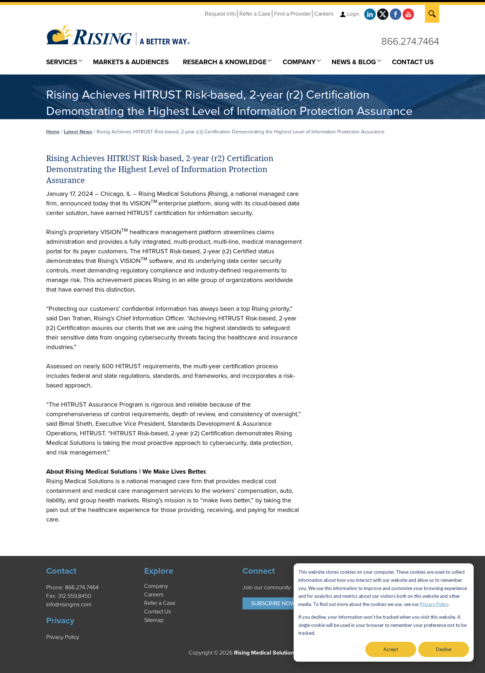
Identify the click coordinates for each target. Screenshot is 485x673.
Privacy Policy (434, 604)
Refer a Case (255, 13)
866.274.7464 (410, 41)
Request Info (220, 13)
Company (156, 586)
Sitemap (154, 620)
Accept (390, 649)
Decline (443, 649)
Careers (323, 13)
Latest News (78, 132)
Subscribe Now (273, 603)
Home (53, 132)
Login (353, 14)
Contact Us (157, 611)
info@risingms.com (69, 604)
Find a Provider (292, 13)
